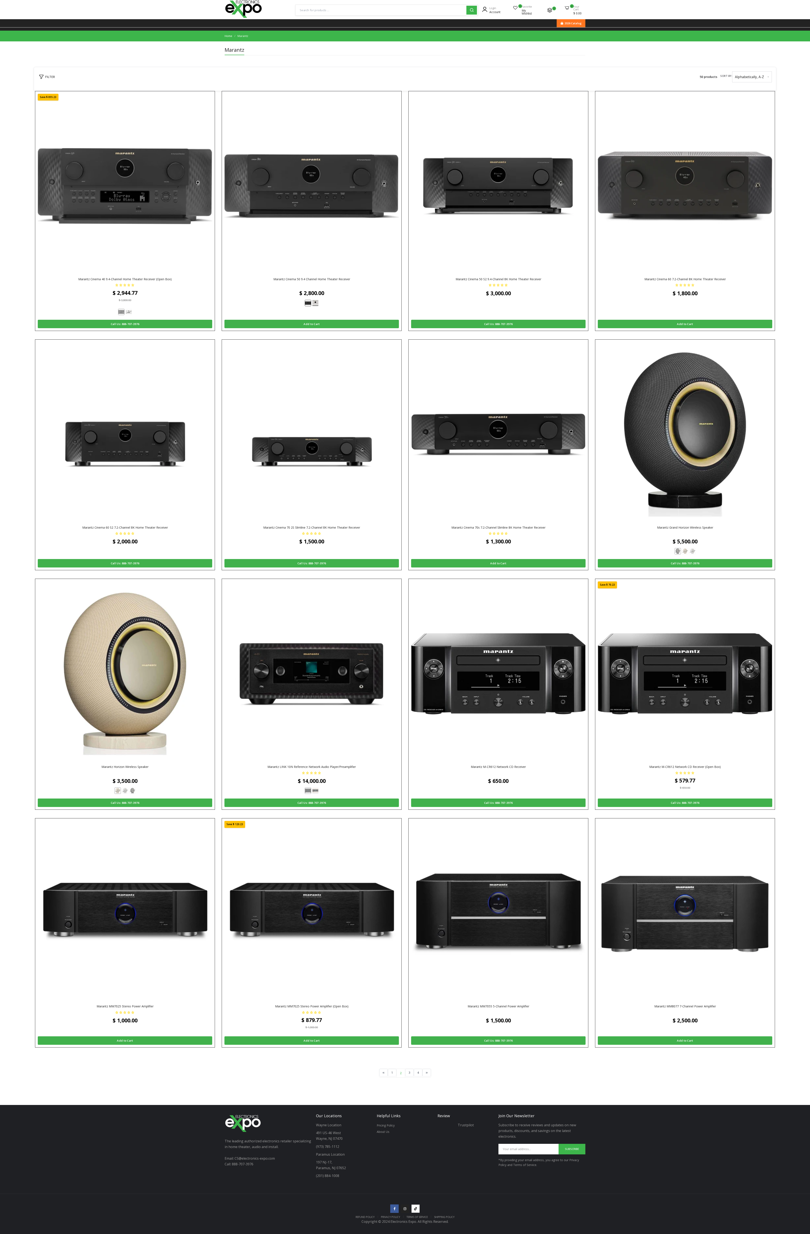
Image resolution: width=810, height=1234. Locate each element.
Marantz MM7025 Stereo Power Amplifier (125, 1006)
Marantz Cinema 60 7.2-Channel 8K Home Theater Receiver (685, 279)
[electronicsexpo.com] (244, 18)
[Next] (427, 1072)
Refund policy (365, 1217)
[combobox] (381, 10)
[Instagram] (405, 1208)
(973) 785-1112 (328, 1146)
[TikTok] (415, 1208)
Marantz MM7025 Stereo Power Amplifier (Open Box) (311, 1006)
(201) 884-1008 (327, 1175)
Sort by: (726, 76)
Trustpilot (466, 1125)
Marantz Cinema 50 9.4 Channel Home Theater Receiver (311, 279)
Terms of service (417, 1217)
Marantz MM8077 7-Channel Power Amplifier (685, 1006)
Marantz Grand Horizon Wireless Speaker (685, 527)
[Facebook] (394, 1208)
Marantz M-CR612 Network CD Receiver (498, 767)
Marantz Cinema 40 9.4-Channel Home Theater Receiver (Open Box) (125, 279)
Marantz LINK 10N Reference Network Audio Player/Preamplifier (311, 767)
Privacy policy (390, 1217)
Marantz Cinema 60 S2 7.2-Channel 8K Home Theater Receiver (125, 527)
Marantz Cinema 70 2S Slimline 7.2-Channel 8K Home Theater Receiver (311, 527)
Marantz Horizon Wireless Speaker (124, 767)
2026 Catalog (573, 23)
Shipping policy (444, 1217)
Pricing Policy (386, 1125)
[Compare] (549, 10)
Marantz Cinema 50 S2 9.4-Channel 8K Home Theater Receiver (498, 279)
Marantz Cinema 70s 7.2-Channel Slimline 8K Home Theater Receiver (498, 527)
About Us (383, 1132)
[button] (125, 285)
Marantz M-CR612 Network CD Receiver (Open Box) (685, 767)
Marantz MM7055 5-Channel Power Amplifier (498, 1006)
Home (228, 36)
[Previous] (383, 1072)
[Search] (471, 10)
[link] (801, 1203)
